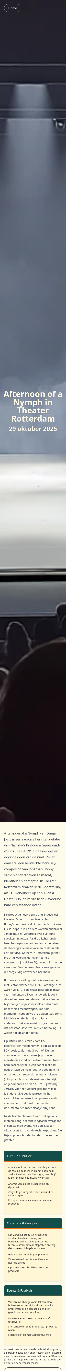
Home (12, 8)
